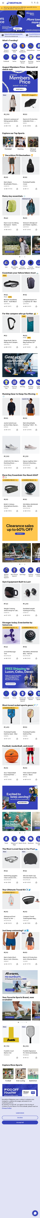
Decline (20, 1117)
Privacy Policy (6, 1108)
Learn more (20, 1113)
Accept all (20, 1122)
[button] (16, 30)
